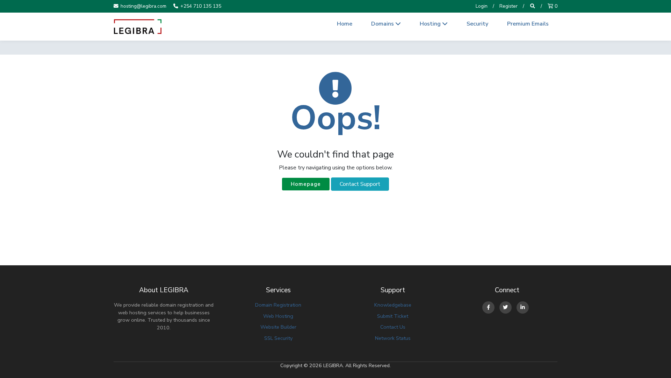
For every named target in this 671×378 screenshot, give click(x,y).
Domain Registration (278, 304)
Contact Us (392, 326)
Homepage (306, 184)
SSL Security (278, 338)
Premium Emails (528, 24)
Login (482, 6)
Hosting (431, 24)
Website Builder (278, 326)
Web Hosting (278, 316)
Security (477, 24)
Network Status (393, 338)
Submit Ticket (392, 316)
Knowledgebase (392, 304)
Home (344, 24)
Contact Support (360, 184)
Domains (383, 24)
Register (508, 6)
